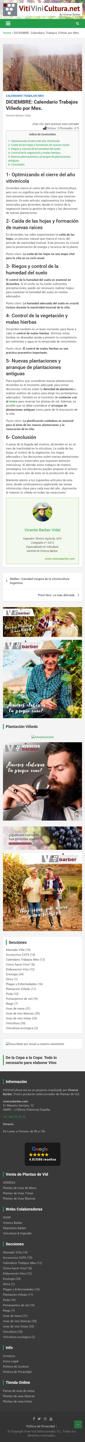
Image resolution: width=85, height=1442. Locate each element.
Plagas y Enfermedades (21, 984)
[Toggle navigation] (8, 23)
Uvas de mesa (15, 1008)
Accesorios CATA (17, 955)
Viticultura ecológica (19, 1028)
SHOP (7, 1217)
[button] (42, 1154)
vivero (13, 401)
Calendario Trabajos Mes (25, 95)
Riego (9, 1003)
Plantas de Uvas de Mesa (19, 1188)
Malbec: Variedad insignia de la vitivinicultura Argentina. (39, 581)
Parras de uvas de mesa (18, 1391)
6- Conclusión (16, 164)
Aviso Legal (10, 1361)
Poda (9, 994)
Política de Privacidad (40, 1426)
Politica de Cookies (16, 1366)
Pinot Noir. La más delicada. (56, 595)
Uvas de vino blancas (20, 1013)
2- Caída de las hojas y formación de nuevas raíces (38, 144)
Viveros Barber (12, 1223)
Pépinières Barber (14, 1228)
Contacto (9, 1356)
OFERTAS (9, 1182)
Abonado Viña (15, 950)
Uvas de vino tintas (18, 1018)
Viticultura (13, 1023)
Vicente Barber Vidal (18, 115)
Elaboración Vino (17, 969)
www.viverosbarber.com (60, 558)
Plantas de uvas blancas (19, 1396)
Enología (12, 974)
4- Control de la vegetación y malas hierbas (34, 152)
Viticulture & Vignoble (17, 1233)
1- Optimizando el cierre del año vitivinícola (34, 141)
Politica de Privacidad (17, 1372)
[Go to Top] (78, 1424)
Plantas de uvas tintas (17, 1401)
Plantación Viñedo (18, 989)
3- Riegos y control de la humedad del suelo (34, 148)
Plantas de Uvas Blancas (19, 1198)
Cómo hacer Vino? (18, 964)
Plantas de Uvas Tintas (18, 1193)
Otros (9, 979)
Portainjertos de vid (19, 999)
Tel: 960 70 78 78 (14, 1117)
